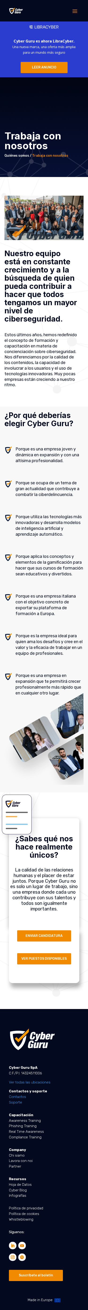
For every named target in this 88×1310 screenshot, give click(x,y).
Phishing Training (23, 1126)
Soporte (15, 1102)
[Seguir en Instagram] (12, 1257)
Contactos (17, 1097)
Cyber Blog (18, 1190)
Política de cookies (24, 1214)
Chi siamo (17, 1155)
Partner (15, 1166)
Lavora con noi (21, 1161)
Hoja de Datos (20, 1185)
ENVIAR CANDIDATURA (44, 936)
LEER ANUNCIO (44, 67)
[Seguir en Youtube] (22, 1245)
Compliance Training (25, 1137)
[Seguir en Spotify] (22, 1257)
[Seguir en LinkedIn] (12, 1245)
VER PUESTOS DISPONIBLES (44, 959)
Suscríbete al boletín (36, 1275)
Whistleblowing (21, 1219)
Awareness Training (25, 1121)
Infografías (17, 1195)
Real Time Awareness (26, 1131)
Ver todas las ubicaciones (29, 1082)
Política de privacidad (26, 1208)
